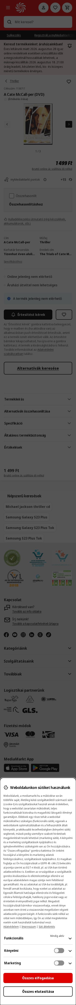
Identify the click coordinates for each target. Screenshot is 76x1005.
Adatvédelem (11, 926)
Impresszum (29, 926)
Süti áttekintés (47, 926)
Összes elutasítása (38, 991)
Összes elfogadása (38, 978)
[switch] (59, 950)
